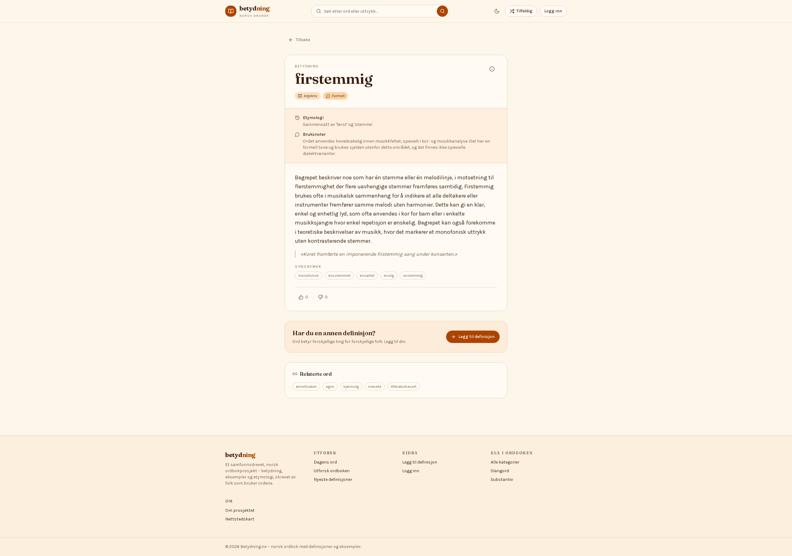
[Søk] (442, 11)
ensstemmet (339, 275)
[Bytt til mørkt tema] (496, 11)
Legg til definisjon (476, 336)
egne (330, 386)
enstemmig (413, 275)
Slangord (500, 470)
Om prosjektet (240, 510)
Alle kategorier (505, 462)
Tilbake (303, 39)
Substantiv (502, 479)
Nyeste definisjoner (333, 479)
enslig (389, 275)
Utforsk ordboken (332, 470)
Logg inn (553, 11)
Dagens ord (325, 462)
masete (374, 386)
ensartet (367, 275)
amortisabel (306, 386)
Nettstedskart (239, 519)
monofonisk (308, 275)
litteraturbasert (403, 386)
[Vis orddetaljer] (492, 69)
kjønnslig (351, 386)
